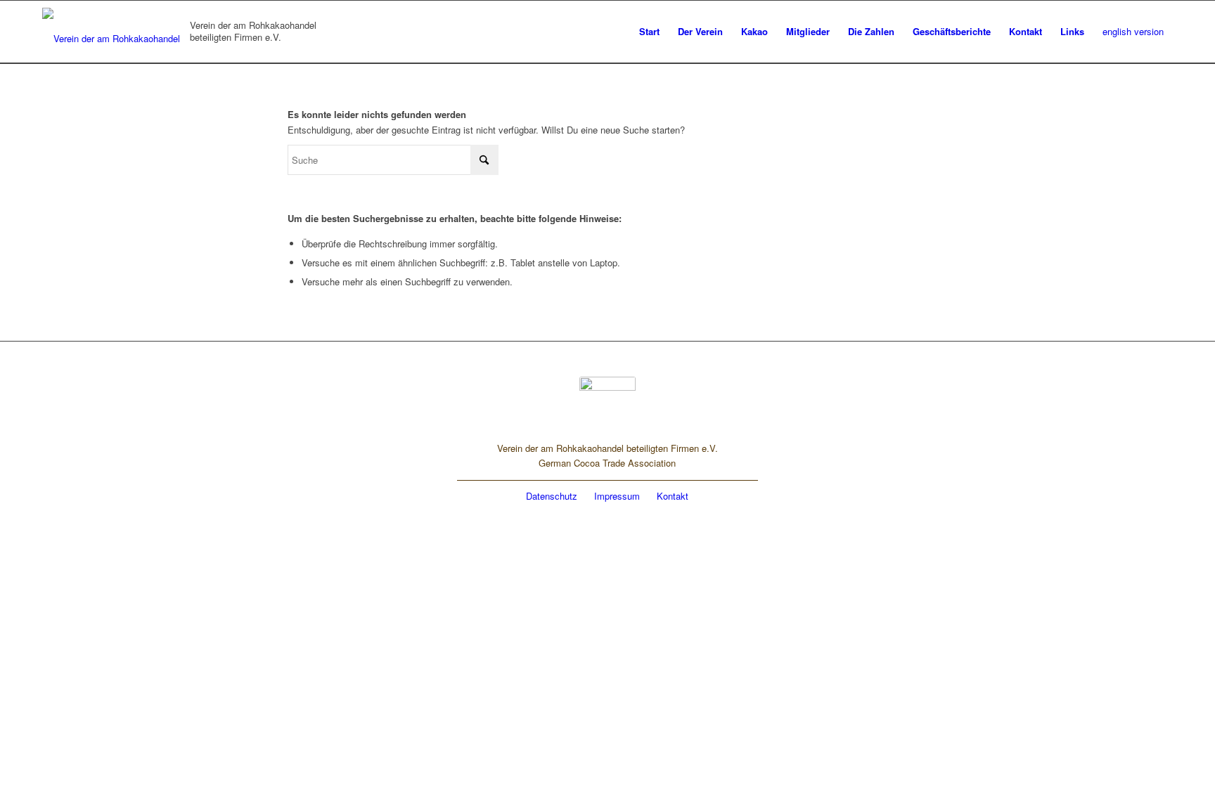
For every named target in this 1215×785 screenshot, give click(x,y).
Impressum (617, 495)
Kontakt (672, 495)
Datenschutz (551, 495)
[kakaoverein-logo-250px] (114, 32)
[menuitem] (649, 32)
